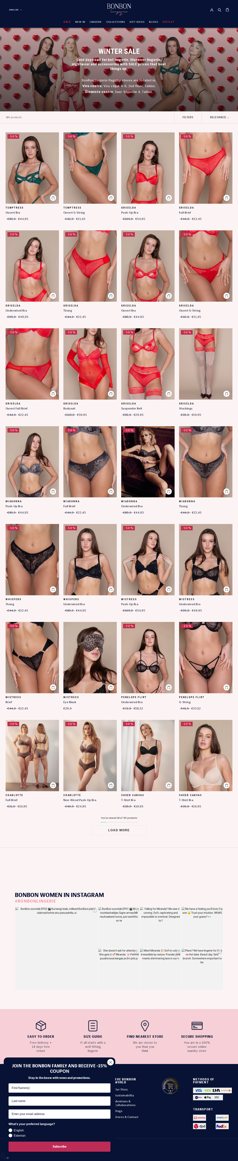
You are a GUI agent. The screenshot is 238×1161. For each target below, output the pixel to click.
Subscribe (59, 1146)
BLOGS (153, 21)
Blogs (118, 1111)
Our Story (121, 1089)
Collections (115, 21)
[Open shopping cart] (227, 9)
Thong (67, 310)
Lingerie (96, 21)
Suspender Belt (131, 408)
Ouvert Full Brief (17, 408)
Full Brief (185, 212)
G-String (185, 702)
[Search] (219, 9)
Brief (9, 702)
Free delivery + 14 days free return (41, 1047)
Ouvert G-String (74, 212)
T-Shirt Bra (128, 800)
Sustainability (124, 1095)
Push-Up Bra (129, 212)
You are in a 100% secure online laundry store (197, 1047)
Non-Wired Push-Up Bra (79, 800)
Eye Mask (69, 702)
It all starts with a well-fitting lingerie (93, 1047)
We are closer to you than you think (145, 1047)
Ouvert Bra (13, 212)
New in (80, 21)
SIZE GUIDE (92, 1037)
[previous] (11, 862)
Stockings (185, 408)
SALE (67, 21)
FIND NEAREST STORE (145, 1037)
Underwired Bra (16, 310)
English (14, 10)
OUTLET (169, 21)
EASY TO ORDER (41, 1037)
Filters (188, 117)
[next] (226, 862)
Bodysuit (69, 408)
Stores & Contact (126, 1117)
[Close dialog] (110, 1062)
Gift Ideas (137, 21)
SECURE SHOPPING (197, 1037)
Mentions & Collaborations (125, 1103)
